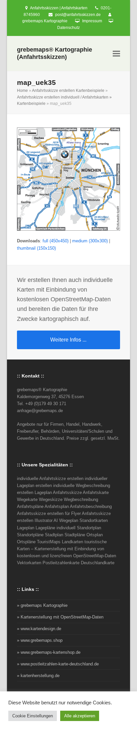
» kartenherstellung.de (38, 675)
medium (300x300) (90, 240)
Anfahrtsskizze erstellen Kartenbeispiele (68, 90)
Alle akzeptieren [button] (79, 715)
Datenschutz (68, 27)
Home (22, 90)
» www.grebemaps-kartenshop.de (48, 652)
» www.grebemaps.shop (40, 640)
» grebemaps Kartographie (42, 605)
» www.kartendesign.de (39, 628)
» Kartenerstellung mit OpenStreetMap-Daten (60, 616)
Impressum (92, 21)
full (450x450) (55, 240)
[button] (116, 54)
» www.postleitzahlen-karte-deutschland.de (58, 663)
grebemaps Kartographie (45, 21)
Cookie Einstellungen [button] (32, 715)
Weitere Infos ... (68, 340)
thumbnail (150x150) (36, 248)
